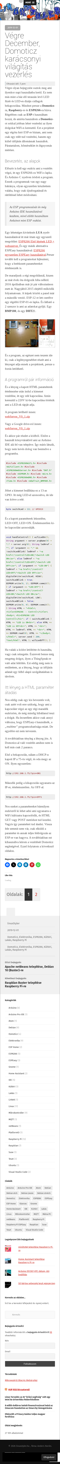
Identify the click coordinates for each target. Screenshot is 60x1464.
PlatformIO (14, 1132)
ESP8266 (38, 937)
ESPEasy (13, 1060)
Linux (11, 1106)
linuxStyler (13, 923)
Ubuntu (12, 1165)
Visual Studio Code (18, 1172)
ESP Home (14, 1047)
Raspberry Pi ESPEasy (16, 1224)
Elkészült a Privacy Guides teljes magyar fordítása (25, 1415)
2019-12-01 (13, 930)
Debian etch (11, 1193)
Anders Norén (44, 1446)
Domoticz (12, 937)
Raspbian (13, 1145)
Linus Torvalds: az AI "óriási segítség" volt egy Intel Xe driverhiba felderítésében (27, 1398)
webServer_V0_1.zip (17, 416)
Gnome (12, 1067)
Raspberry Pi (19, 940)
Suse (11, 1152)
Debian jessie (27, 1193)
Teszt (11, 1159)
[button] (21, 333)
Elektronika (25, 937)
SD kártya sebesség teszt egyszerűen (36, 1283)
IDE (10, 1080)
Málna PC (47, 1214)
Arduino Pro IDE (16, 1014)
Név (7, 1340)
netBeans (13, 1126)
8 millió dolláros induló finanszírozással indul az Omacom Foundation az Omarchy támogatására (29, 1406)
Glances (23, 1203)
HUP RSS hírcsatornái (19, 1389)
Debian (12, 1027)
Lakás (8, 940)
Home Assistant (16, 1073)
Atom (11, 1021)
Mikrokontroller (16, 1113)
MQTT (11, 1119)
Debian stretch (44, 1193)
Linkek (12, 1099)
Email (7, 1351)
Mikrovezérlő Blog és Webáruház (21, 1380)
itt (51, 1332)
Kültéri (47, 937)
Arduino (12, 1008)
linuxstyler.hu (22, 1446)
